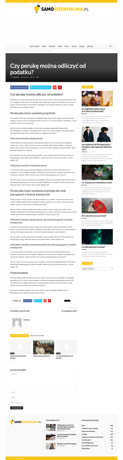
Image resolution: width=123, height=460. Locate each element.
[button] (110, 46)
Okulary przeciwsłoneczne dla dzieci (92, 437)
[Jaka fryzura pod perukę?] (43, 347)
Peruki (16, 60)
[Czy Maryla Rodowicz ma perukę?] (66, 347)
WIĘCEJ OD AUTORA (37, 335)
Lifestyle (52, 46)
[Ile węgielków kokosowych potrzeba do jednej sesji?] (97, 98)
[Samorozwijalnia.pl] (61, 9)
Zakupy (81, 46)
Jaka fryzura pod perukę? (41, 356)
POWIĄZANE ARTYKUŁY (19, 335)
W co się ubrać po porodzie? (94, 215)
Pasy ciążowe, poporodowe (89, 212)
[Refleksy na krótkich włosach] (51, 446)
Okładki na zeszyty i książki (90, 428)
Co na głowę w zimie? (69, 311)
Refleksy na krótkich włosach (66, 444)
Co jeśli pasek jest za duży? (93, 247)
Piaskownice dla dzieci (88, 431)
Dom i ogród (34, 46)
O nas (38, 1)
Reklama (43, 1)
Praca (67, 46)
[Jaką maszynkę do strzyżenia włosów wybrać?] (51, 436)
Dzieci (44, 46)
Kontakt (49, 1)
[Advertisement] (61, 29)
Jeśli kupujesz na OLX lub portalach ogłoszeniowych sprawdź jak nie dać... (65, 427)
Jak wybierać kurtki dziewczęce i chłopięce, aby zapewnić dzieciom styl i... (96, 146)
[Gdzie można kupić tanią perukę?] (20, 347)
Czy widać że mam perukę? (20, 311)
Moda (60, 46)
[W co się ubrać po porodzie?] (97, 205)
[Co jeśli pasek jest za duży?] (97, 236)
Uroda (74, 46)
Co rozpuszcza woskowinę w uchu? (97, 182)
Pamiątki (84, 434)
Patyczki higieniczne (87, 179)
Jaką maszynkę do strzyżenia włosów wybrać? (66, 435)
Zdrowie (90, 46)
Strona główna (31, 1)
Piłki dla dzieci (86, 448)
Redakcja (16, 77)
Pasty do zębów (86, 440)
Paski (83, 243)
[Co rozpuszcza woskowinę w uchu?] (97, 172)
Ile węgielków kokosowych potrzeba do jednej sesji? (93, 110)
